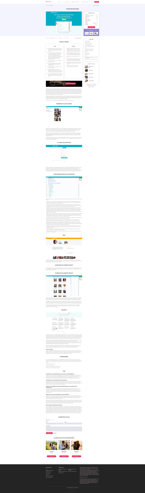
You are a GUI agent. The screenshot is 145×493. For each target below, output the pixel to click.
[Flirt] (91, 33)
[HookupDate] (86, 67)
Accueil (68, 487)
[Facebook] (75, 38)
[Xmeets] (86, 80)
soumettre (49, 433)
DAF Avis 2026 (90, 70)
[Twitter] (79, 38)
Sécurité (86, 51)
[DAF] (86, 70)
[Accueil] (49, 1)
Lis (51, 454)
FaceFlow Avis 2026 (87, 41)
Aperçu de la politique (49, 477)
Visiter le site (91, 27)
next (65, 460)
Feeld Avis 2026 (90, 73)
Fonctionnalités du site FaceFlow (89, 46)
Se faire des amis (61, 472)
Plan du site (71, 487)
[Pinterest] (81, 38)
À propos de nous (48, 471)
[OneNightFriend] (87, 33)
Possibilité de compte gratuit (89, 50)
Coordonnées (87, 54)
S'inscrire (96, 1)
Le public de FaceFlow (88, 45)
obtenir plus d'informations (70, 83)
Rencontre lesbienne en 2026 (72, 471)
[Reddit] (89, 86)
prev (62, 460)
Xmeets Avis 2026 (91, 80)
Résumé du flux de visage (88, 43)
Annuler (54, 433)
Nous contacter (76, 487)
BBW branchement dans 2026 (63, 471)
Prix (85, 47)
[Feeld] (86, 73)
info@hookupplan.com (93, 469)
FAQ (85, 55)
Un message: (48, 425)
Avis (46, 469)
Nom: (47, 421)
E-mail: (65, 421)
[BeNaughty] (96, 33)
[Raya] (86, 77)
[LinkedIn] (77, 38)
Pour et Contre (87, 42)
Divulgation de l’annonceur (50, 470)
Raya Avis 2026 (90, 77)
